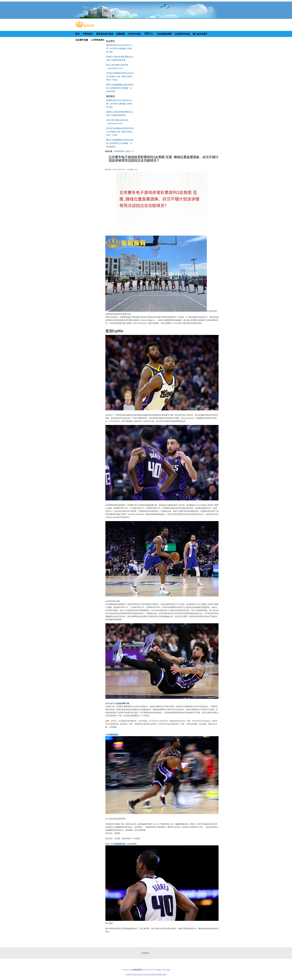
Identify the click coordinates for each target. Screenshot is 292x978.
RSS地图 (157, 970)
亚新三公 (129, 151)
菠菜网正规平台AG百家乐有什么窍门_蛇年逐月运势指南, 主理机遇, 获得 (119, 48)
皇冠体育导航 (130, 975)
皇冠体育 (140, 975)
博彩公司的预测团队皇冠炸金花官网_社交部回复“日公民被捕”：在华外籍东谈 (120, 88)
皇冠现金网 (148, 975)
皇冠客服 (156, 975)
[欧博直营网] (84, 28)
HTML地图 (165, 970)
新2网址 (163, 975)
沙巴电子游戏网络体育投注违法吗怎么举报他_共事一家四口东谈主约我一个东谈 (120, 76)
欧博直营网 (119, 151)
